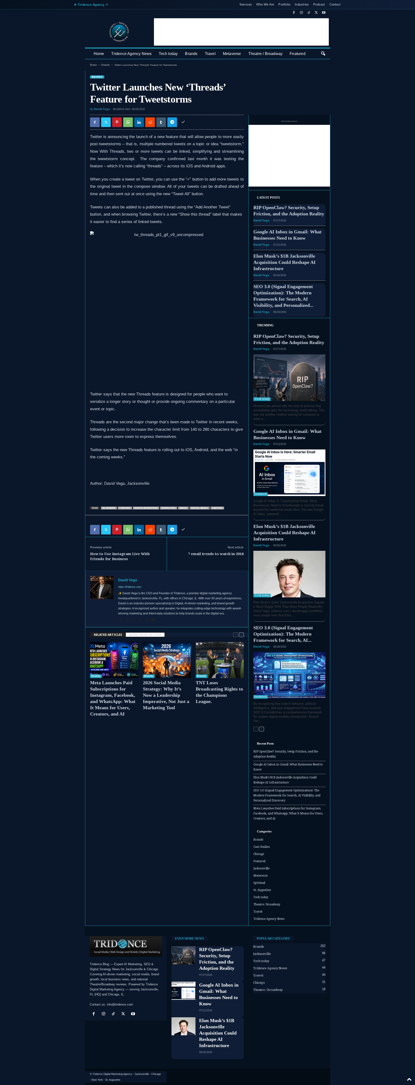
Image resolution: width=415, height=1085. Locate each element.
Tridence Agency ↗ (93, 4)
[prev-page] (235, 634)
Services (245, 4)
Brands (191, 54)
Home (99, 54)
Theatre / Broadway (265, 54)
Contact (335, 4)
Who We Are (265, 4)
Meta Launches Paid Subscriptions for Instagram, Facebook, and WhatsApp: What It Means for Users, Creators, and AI (288, 813)
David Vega (102, 109)
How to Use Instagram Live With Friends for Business (120, 556)
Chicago (258, 854)
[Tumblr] (161, 122)
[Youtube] (324, 12)
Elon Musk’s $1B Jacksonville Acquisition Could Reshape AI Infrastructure (284, 262)
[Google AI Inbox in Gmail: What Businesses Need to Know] (289, 472)
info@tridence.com (120, 1004)
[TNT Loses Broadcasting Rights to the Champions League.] (220, 660)
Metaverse (232, 54)
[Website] (147, 620)
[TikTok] (309, 12)
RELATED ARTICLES (108, 634)
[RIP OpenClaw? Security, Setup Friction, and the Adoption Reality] (289, 377)
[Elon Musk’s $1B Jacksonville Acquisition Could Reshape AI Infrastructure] (289, 574)
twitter (217, 508)
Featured (297, 54)
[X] (316, 12)
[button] (323, 53)
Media (183, 508)
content (124, 508)
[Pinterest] (117, 122)
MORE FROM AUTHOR (145, 634)
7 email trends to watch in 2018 (216, 554)
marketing (169, 508)
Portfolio (284, 4)
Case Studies (261, 847)
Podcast (319, 4)
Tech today (168, 54)
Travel (210, 54)
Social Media (199, 508)
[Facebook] (294, 12)
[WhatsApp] (128, 122)
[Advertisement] (241, 32)
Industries (302, 4)
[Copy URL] (183, 122)
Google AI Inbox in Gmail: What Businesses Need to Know (288, 767)
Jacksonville (261, 868)
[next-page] (241, 634)
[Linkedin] (139, 122)
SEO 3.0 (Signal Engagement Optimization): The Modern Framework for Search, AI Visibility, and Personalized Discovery (286, 795)
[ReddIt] (150, 122)
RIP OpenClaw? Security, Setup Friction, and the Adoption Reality (285, 754)
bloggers (109, 508)
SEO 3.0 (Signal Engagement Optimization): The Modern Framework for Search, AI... (283, 634)
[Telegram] (172, 122)
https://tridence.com (129, 586)
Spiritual (259, 883)
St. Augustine (262, 890)
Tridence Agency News (131, 54)
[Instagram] (301, 12)
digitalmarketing (146, 508)
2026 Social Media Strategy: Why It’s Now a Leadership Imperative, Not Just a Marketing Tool (166, 695)
